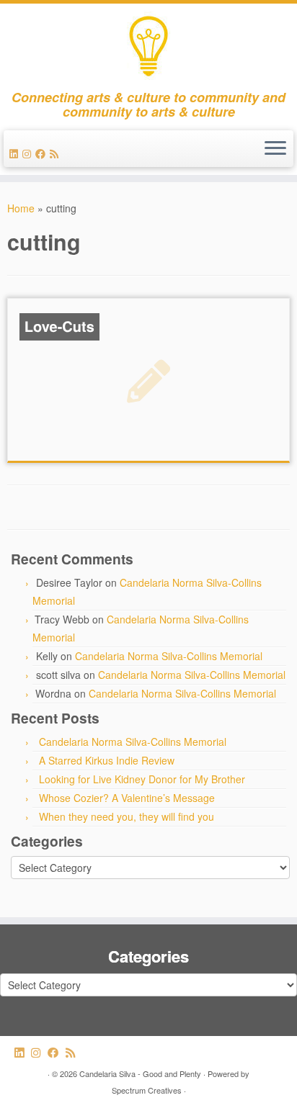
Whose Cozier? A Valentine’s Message (127, 798)
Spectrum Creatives (147, 1090)
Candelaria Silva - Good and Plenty (140, 1073)
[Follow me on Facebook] (42, 153)
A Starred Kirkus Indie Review (106, 760)
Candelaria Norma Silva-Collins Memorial (168, 656)
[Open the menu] (275, 149)
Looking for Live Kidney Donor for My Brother (142, 779)
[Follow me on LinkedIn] (15, 153)
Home (21, 208)
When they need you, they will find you (126, 816)
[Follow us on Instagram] (28, 153)
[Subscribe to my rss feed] (56, 153)
